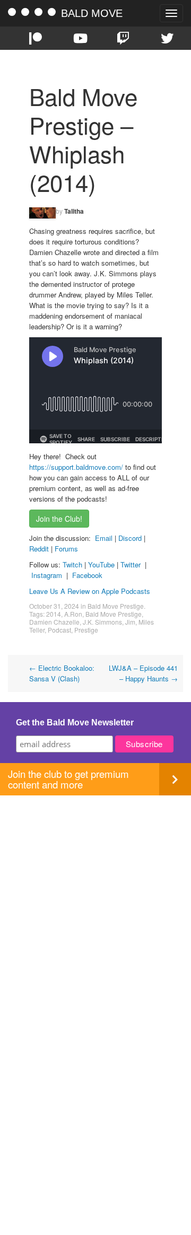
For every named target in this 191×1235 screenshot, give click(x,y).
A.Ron (73, 613)
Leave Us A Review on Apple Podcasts (89, 591)
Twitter (130, 564)
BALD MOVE (92, 13)
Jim (130, 621)
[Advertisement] (95, 890)
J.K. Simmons (102, 621)
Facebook (87, 575)
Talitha (74, 211)
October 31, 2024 (54, 605)
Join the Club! (59, 518)
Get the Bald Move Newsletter (75, 722)
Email (103, 538)
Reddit (40, 549)
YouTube (101, 564)
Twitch (72, 564)
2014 (53, 613)
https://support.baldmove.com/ (76, 467)
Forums (66, 549)
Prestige (86, 629)
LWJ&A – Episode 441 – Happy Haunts (143, 673)
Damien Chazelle (54, 621)
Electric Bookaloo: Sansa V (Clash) (61, 673)
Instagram (46, 575)
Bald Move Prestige (116, 605)
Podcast (59, 629)
